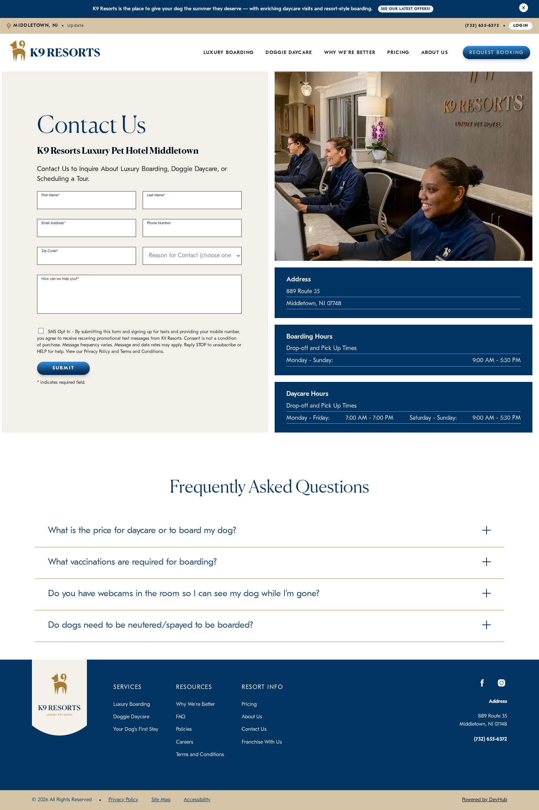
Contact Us (254, 729)
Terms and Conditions (200, 755)
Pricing (249, 704)
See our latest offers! (405, 9)
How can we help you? (59, 279)
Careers (184, 742)
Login (520, 25)
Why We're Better (350, 52)
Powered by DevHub (484, 800)
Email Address (52, 223)
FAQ (180, 717)
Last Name (155, 195)
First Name (49, 195)
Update (75, 25)
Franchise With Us (262, 742)
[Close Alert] (523, 9)
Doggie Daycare (288, 52)
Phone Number (158, 223)
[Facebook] (482, 683)
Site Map (160, 800)
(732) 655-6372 (482, 25)
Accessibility (197, 800)
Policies (184, 729)
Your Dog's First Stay (135, 729)
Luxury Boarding (228, 52)
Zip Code (48, 251)
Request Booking (496, 52)
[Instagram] (501, 683)
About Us (434, 52)
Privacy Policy (123, 800)
